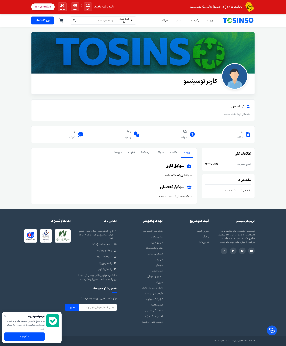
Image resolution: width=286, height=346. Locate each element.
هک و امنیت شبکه (154, 248)
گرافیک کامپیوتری (154, 299)
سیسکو (159, 265)
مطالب (179, 20)
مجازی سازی (157, 242)
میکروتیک (158, 259)
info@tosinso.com (102, 244)
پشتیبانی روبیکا (105, 263)
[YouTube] (251, 251)
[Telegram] (242, 251)
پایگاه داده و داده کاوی (152, 288)
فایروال (159, 282)
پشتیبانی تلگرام (105, 269)
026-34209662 (104, 257)
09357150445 (104, 251)
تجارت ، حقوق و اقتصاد (152, 322)
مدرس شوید (203, 231)
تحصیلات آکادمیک (154, 316)
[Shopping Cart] (61, 20)
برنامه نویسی (157, 271)
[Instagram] (224, 251)
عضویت (72, 307)
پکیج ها (195, 20)
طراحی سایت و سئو (154, 293)
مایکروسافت (157, 237)
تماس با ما (204, 242)
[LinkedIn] (233, 251)
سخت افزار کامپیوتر (154, 310)
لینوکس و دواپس (155, 254)
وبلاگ (206, 237)
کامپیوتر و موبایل (154, 276)
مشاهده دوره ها (43, 7)
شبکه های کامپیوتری (153, 231)
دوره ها (210, 20)
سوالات (164, 20)
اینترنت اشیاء (157, 305)
